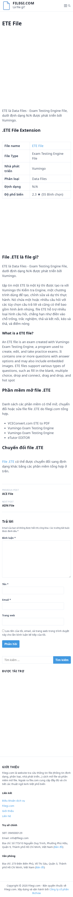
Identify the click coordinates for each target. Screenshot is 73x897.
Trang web (8, 615)
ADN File (8, 505)
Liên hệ (6, 816)
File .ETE (8, 461)
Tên (5, 584)
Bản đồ (58, 847)
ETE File (37, 146)
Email (6, 599)
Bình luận (9, 538)
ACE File (7, 494)
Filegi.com (23, 3)
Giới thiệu (8, 811)
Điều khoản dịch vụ (13, 800)
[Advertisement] (36, 71)
